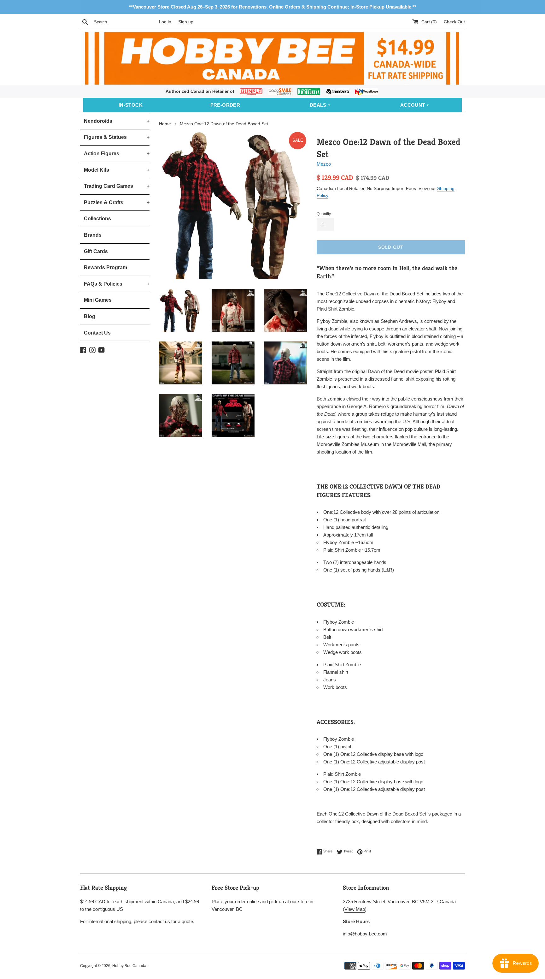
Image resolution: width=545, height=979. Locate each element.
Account (412, 105)
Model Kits (116, 170)
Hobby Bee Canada (129, 966)
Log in (165, 22)
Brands (93, 235)
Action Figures (116, 153)
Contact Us (97, 332)
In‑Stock (131, 105)
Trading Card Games (116, 186)
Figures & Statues (116, 137)
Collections (97, 218)
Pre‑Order (225, 105)
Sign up (185, 22)
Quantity (324, 214)
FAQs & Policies (116, 284)
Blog (89, 316)
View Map (354, 909)
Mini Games (98, 300)
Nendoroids (116, 121)
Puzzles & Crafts (116, 202)
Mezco (324, 164)
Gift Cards (96, 251)
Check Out (454, 22)
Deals (318, 105)
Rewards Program (105, 267)
